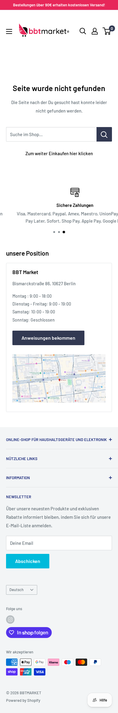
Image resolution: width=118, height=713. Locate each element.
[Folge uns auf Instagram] (10, 619)
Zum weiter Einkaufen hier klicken (59, 153)
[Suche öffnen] (83, 31)
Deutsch (16, 589)
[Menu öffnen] (9, 31)
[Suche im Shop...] (104, 134)
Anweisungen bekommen (48, 338)
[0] (107, 31)
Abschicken (27, 561)
